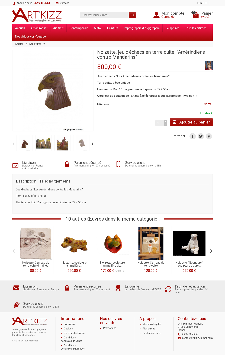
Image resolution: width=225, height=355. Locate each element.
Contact (64, 3)
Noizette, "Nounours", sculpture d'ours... (189, 264)
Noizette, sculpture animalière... (74, 264)
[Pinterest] (209, 136)
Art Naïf (58, 28)
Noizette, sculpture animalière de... (112, 264)
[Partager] (192, 136)
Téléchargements (54, 181)
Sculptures (172, 28)
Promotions (109, 328)
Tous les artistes (195, 28)
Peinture (112, 28)
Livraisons (69, 324)
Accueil (20, 28)
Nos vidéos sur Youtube (30, 36)
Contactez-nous (151, 333)
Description (26, 181)
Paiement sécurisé (74, 333)
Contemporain (78, 28)
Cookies (68, 328)
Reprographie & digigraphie (142, 28)
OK (132, 15)
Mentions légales (152, 324)
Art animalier (39, 28)
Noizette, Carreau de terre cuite (150, 264)
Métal (97, 28)
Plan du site (149, 328)
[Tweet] (201, 136)
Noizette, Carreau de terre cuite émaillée (35, 264)
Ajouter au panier (194, 122)
